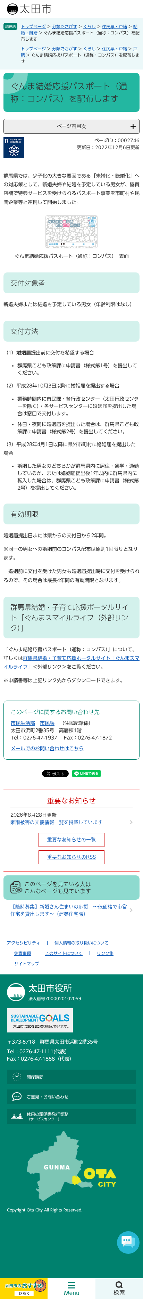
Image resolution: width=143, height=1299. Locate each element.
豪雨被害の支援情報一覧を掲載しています (56, 822)
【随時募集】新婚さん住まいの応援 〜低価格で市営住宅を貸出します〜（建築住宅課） (68, 910)
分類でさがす (64, 26)
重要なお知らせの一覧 (71, 839)
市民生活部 (23, 723)
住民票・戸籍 (114, 26)
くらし (89, 26)
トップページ (33, 26)
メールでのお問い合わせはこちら (47, 748)
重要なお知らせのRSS (71, 857)
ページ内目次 (71, 126)
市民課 (47, 723)
